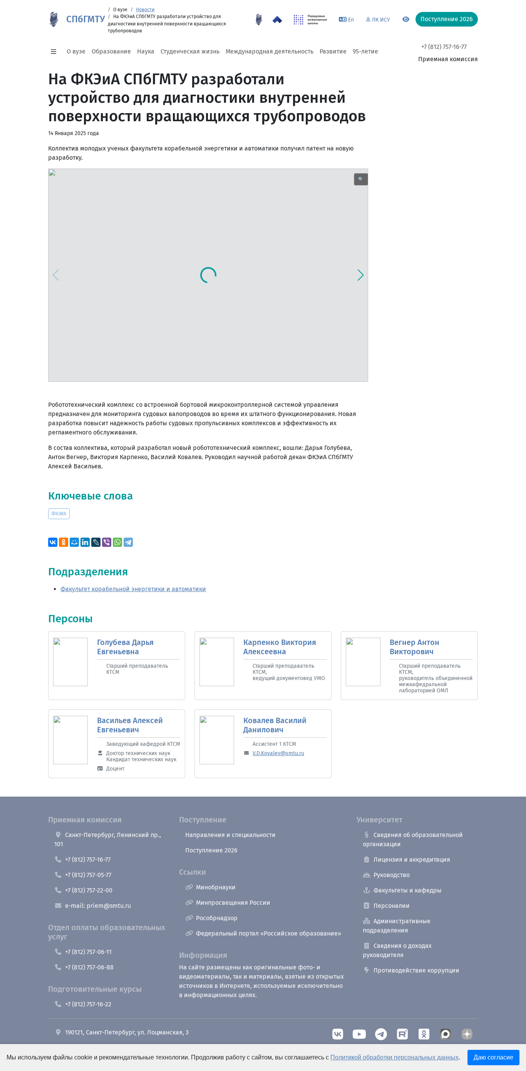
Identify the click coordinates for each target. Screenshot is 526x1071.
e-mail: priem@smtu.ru (98, 905)
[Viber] (106, 542)
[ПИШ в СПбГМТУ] (310, 19)
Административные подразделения (397, 925)
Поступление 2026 (211, 850)
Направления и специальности (230, 835)
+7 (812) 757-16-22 (88, 1004)
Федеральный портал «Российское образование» (268, 933)
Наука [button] (145, 51)
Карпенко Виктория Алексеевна (279, 647)
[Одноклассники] (63, 542)
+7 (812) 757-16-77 (444, 46)
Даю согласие (493, 1057)
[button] (56, 51)
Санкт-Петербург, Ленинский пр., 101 (107, 839)
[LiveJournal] (96, 542)
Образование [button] (111, 51)
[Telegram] (128, 542)
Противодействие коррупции (416, 970)
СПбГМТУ (85, 19)
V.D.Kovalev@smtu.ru (278, 753)
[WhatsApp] (117, 542)
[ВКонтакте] (52, 542)
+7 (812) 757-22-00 (88, 890)
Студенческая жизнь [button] (190, 51)
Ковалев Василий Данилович (275, 725)
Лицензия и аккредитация (412, 859)
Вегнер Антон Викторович (414, 647)
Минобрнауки (216, 887)
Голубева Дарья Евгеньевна (125, 647)
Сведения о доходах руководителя (397, 950)
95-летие (365, 51)
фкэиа (59, 513)
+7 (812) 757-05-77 (88, 875)
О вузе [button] (76, 51)
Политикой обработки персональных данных (394, 1057)
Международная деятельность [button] (269, 51)
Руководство (392, 875)
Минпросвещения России (233, 902)
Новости (145, 9)
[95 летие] (258, 19)
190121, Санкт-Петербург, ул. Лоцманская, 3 (127, 1032)
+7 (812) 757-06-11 (88, 952)
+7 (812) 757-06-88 (89, 967)
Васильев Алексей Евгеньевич (130, 725)
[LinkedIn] (85, 542)
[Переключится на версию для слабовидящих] (405, 19)
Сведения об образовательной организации (413, 839)
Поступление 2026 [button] (446, 19)
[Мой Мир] (74, 542)
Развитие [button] (333, 51)
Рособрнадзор (217, 918)
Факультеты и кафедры (408, 890)
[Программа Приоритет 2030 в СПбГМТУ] (277, 19)
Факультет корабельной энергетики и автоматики (133, 589)
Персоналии (392, 905)
